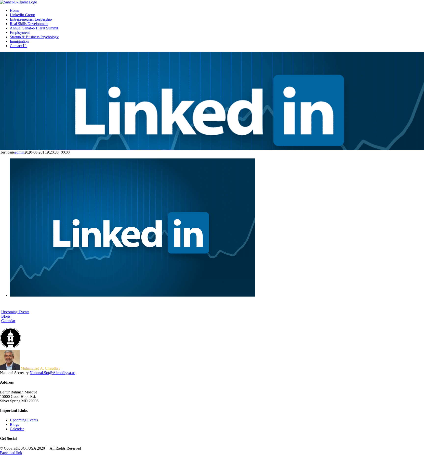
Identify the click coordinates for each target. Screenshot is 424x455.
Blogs (14, 424)
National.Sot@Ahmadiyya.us (52, 373)
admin (19, 152)
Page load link (11, 453)
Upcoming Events (24, 420)
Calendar (17, 429)
